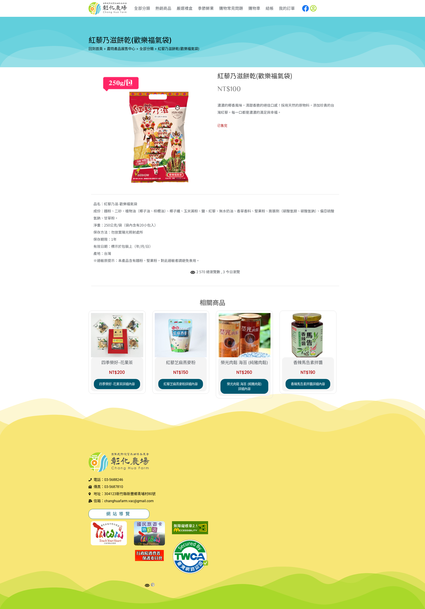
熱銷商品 (163, 8)
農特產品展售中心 (121, 48)
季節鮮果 (206, 8)
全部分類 (142, 8)
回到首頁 (96, 48)
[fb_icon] (305, 8)
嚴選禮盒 (185, 8)
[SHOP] (108, 8)
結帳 (270, 8)
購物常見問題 (231, 8)
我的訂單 (287, 8)
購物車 (254, 8)
